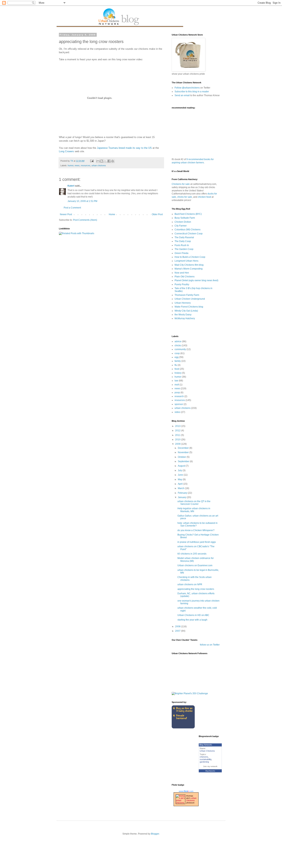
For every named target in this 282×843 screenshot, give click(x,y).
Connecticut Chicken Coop (189, 233)
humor (70, 165)
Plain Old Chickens (185, 276)
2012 (178, 430)
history (178, 373)
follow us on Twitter (210, 644)
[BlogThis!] (102, 161)
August (182, 465)
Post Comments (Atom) (85, 220)
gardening (204, 762)
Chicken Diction (183, 222)
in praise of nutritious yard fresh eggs (196, 542)
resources (85, 165)
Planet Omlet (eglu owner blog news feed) (196, 280)
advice (178, 341)
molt (177, 384)
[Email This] (98, 161)
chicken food (204, 197)
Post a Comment (72, 207)
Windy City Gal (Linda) (186, 310)
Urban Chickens (207, 751)
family (178, 361)
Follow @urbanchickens (187, 87)
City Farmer (181, 225)
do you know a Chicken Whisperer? (195, 530)
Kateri (71, 185)
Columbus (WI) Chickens (187, 229)
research (179, 396)
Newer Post (66, 214)
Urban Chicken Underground (190, 299)
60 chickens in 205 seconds (191, 553)
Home (112, 214)
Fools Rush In (182, 245)
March (181, 488)
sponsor (179, 404)
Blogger (155, 833)
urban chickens (99, 165)
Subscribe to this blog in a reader (192, 91)
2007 (178, 631)
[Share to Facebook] (109, 161)
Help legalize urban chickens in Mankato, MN (193, 509)
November (183, 452)
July (180, 470)
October (182, 457)
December (183, 448)
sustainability (205, 759)
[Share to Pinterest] (113, 161)
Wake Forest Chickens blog (189, 306)
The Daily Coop (183, 241)
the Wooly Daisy (183, 314)
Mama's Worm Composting (189, 268)
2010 (178, 439)
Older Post (157, 214)
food (177, 369)
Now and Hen (182, 272)
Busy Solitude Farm (185, 218)
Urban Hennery (183, 303)
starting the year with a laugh (192, 619)
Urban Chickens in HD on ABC (193, 615)
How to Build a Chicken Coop (190, 257)
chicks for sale (184, 197)
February (183, 493)
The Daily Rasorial (184, 237)
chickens (204, 757)
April (180, 484)
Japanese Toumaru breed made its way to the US (124, 147)
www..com (186, 791)
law (176, 380)
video (177, 412)
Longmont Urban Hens (186, 261)
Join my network (210, 766)
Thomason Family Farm (187, 295)
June (181, 475)
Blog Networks (210, 771)
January (182, 497)
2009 (178, 444)
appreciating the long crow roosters (195, 589)
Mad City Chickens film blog (189, 265)
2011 (178, 435)
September (184, 461)
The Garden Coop (184, 249)
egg (177, 357)
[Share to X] (105, 161)
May (180, 479)
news (77, 165)
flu (176, 365)
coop (177, 353)
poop (177, 392)
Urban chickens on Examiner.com (194, 565)
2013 (178, 426)
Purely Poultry (182, 284)
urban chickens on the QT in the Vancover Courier (193, 502)
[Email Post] (91, 161)
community (180, 349)
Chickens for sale (181, 184)
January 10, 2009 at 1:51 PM (82, 201)
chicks (178, 345)
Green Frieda (181, 253)
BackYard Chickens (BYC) (188, 214)
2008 (178, 626)
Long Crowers (66, 151)
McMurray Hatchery (185, 318)
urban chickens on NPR (189, 584)
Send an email (182, 95)
